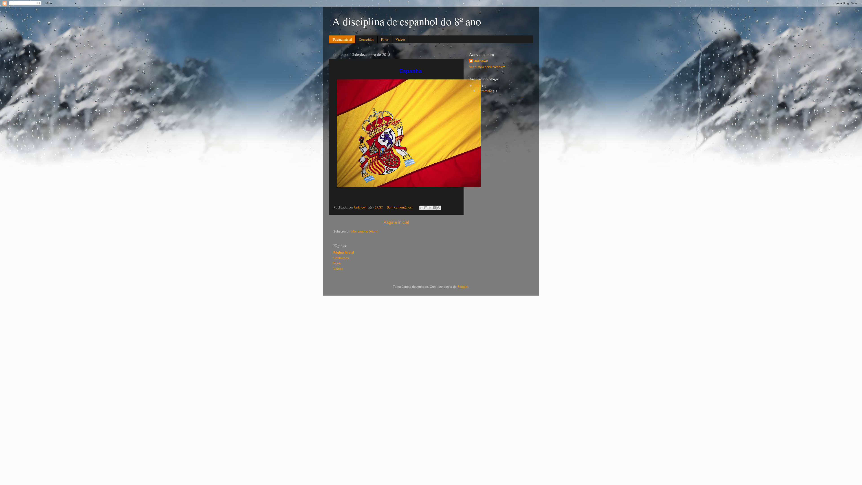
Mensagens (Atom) (364, 231)
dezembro (485, 91)
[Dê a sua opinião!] (426, 208)
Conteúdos (366, 39)
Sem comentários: (400, 207)
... (500, 96)
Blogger (462, 286)
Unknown (481, 61)
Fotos (385, 39)
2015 (478, 86)
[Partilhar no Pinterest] (438, 208)
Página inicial (342, 39)
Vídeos (400, 39)
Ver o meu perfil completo (487, 67)
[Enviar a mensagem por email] (421, 208)
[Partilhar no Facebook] (434, 208)
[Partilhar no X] (430, 208)
